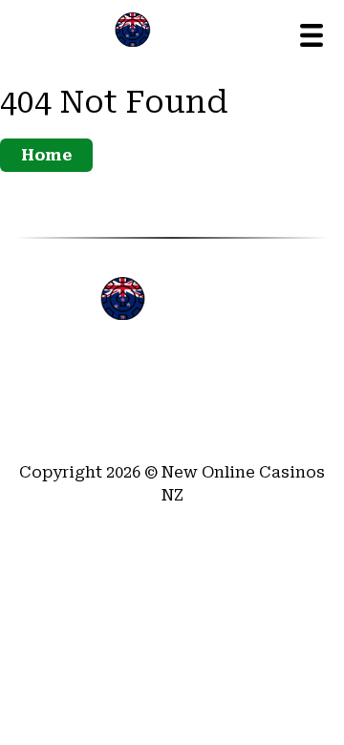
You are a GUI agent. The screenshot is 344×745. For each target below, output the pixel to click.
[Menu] (311, 35)
